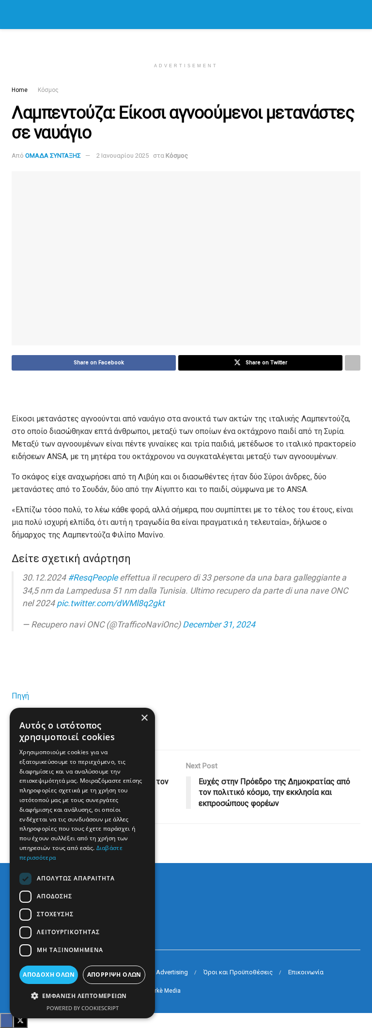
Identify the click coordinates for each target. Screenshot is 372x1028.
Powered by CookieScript (82, 1008)
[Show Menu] (16, 14)
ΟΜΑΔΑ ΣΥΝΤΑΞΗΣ (53, 155)
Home (20, 90)
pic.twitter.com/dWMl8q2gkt (111, 603)
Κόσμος (48, 90)
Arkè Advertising (164, 972)
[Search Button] (356, 14)
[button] (82, 996)
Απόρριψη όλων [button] (114, 974)
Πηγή (20, 695)
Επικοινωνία (306, 972)
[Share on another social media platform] (352, 363)
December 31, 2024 (219, 624)
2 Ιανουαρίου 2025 (122, 155)
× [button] (144, 718)
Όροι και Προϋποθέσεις (238, 972)
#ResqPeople (93, 577)
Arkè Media (166, 990)
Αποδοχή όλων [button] (49, 974)
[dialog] (82, 863)
